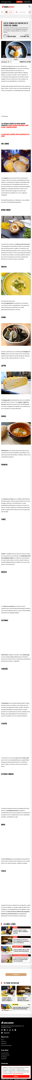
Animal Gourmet (5, 1032)
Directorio (3, 1021)
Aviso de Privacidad (18, 1073)
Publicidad (4, 1043)
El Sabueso (4, 1034)
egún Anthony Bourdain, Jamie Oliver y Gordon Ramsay (14, 103)
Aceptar (16, 1076)
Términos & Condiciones (20, 1057)
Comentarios (16, 952)
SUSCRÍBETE (19, 1)
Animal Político (5, 1030)
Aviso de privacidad (6, 1022)
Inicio (2, 1017)
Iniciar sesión (27, 1)
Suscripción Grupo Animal (7, 1045)
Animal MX (3, 1036)
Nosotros (3, 1019)
